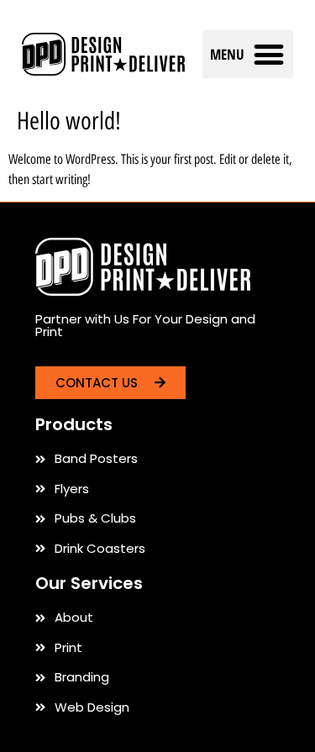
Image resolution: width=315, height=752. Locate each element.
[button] (247, 54)
